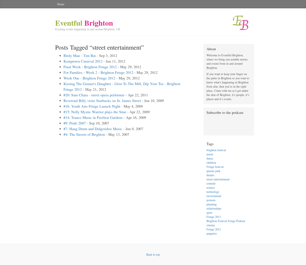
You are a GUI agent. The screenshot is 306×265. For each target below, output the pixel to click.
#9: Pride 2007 (74, 123)
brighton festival (216, 150)
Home (60, 4)
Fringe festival (215, 167)
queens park (213, 171)
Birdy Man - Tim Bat (79, 55)
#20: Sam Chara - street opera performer (93, 94)
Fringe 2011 (213, 217)
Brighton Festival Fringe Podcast (225, 221)
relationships (213, 208)
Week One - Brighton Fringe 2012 (89, 77)
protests (210, 200)
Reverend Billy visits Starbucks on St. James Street (102, 100)
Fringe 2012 (213, 229)
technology (212, 192)
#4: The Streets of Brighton (84, 134)
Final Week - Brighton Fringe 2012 (90, 66)
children (211, 163)
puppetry (211, 233)
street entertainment (218, 179)
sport (209, 213)
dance (209, 158)
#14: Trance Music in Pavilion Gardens (93, 117)
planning (211, 204)
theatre (210, 175)
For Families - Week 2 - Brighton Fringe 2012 (98, 72)
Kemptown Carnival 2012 (82, 61)
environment (213, 196)
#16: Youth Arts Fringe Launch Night (91, 106)
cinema (210, 225)
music (209, 154)
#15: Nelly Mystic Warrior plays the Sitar (94, 111)
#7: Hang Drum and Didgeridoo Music (92, 128)
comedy (211, 183)
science (210, 188)
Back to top (153, 254)
